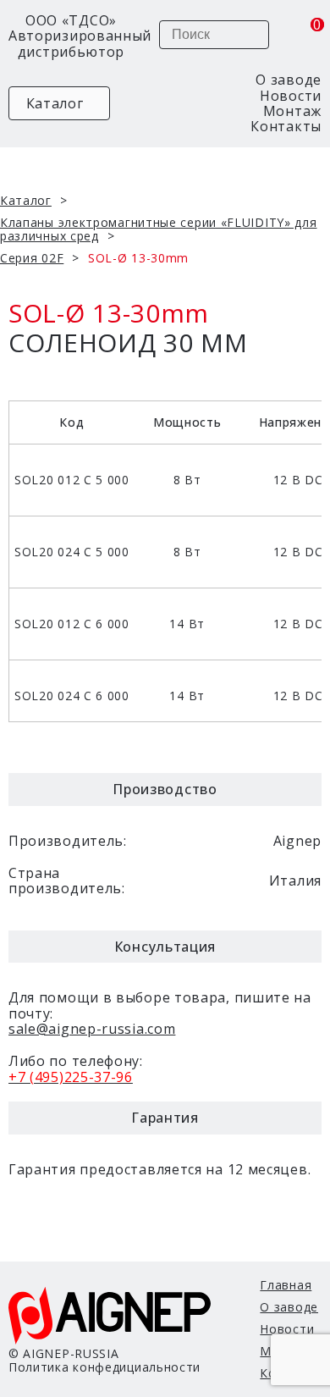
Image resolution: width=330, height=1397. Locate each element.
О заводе (289, 79)
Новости (291, 95)
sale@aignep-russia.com (91, 1028)
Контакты (286, 126)
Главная (285, 1285)
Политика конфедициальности (104, 1367)
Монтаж (292, 111)
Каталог (53, 103)
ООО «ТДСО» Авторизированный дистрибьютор (71, 36)
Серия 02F (31, 258)
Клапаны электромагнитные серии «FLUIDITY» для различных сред (158, 229)
